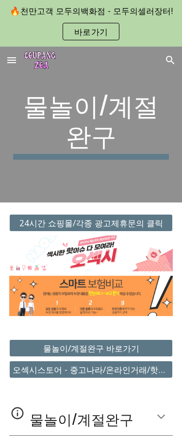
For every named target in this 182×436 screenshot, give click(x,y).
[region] (91, 23)
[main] (91, 124)
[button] (11, 60)
